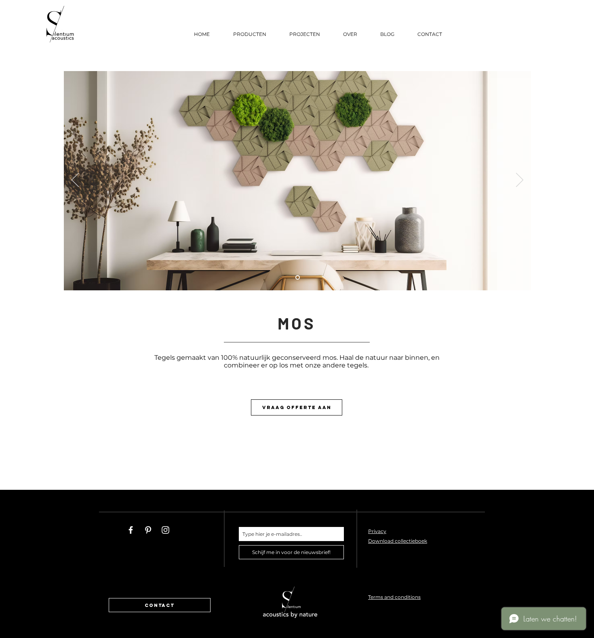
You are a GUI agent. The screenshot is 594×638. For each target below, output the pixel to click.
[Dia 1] (297, 277)
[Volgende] (519, 180)
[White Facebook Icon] (131, 530)
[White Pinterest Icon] (148, 530)
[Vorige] (75, 180)
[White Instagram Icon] (165, 530)
